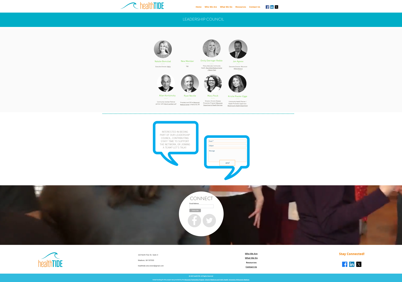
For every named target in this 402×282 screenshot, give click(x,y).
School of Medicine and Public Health (216, 280)
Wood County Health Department (238, 106)
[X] (276, 7)
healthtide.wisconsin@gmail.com (151, 266)
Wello (169, 67)
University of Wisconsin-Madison (239, 280)
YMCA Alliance (238, 69)
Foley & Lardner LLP (170, 104)
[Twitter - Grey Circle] (209, 220)
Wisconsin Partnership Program (194, 280)
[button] (241, 7)
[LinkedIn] (272, 7)
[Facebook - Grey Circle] (194, 220)
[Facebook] (267, 7)
